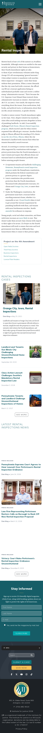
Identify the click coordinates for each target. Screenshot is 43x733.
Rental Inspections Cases (16, 278)
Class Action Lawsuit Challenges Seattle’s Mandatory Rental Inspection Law (12, 376)
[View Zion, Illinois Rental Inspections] (36, 352)
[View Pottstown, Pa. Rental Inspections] (36, 401)
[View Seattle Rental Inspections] (36, 377)
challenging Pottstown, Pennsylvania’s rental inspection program (23, 167)
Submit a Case (21, 662)
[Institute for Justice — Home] (8, 3)
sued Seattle (25, 200)
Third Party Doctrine (11, 250)
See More (21, 414)
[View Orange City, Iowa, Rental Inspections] (21, 293)
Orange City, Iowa (21, 186)
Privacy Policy (21, 729)
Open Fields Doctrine (11, 246)
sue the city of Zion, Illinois (13, 137)
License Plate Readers (12, 259)
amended (9, 211)
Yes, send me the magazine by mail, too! (23, 625)
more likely (23, 218)
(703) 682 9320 (22, 707)
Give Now (21, 668)
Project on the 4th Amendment (19, 241)
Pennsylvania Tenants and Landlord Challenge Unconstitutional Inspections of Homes (13, 400)
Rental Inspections (10, 256)
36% (18, 61)
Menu (7, 648)
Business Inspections (11, 253)
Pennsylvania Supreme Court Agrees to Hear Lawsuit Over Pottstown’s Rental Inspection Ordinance (21, 467)
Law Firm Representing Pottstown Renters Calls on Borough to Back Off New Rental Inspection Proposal (20, 514)
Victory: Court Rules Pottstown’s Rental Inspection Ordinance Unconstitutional (18, 561)
